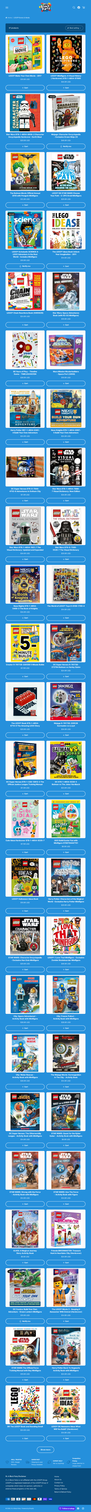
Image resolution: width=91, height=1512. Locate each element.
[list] (45, 1462)
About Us (57, 1480)
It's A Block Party (16, 1508)
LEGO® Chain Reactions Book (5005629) (25, 313)
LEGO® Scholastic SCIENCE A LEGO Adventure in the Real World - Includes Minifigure (25, 254)
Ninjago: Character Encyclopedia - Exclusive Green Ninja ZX (66, 135)
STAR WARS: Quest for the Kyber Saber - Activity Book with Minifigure (66, 1134)
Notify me (67, 146)
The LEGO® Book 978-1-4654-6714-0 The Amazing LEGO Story (25, 724)
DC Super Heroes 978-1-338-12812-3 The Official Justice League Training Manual (25, 783)
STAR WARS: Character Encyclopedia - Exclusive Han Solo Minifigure (25, 958)
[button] (6, 7)
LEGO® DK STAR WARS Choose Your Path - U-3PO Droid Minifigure (66, 194)
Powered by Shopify (28, 1508)
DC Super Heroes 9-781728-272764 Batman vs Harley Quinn (65, 666)
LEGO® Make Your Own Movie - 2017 (25, 76)
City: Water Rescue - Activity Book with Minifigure (25, 1076)
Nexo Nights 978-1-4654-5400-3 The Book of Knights (25, 607)
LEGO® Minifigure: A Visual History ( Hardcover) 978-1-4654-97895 (66, 77)
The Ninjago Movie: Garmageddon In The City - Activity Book (66, 1076)
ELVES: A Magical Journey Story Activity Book (25, 1252)
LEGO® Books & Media (22, 18)
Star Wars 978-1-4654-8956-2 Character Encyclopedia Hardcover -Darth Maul (25, 135)
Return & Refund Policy (62, 1492)
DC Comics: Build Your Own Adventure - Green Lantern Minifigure (25, 1310)
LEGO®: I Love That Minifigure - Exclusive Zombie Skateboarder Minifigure (66, 958)
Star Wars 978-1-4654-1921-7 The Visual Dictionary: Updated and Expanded (25, 548)
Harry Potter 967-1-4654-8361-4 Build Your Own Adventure (25, 431)
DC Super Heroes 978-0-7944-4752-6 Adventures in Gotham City (25, 490)
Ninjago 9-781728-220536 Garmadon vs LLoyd (66, 724)
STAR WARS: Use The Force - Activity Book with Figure (65, 1193)
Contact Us (58, 1483)
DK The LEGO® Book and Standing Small (25, 1426)
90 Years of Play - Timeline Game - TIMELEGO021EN (25, 372)
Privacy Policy (59, 1486)
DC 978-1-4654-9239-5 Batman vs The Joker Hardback (66, 783)
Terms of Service (60, 1489)
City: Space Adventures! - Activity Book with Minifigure (25, 1017)
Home (10, 18)
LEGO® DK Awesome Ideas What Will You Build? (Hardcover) (65, 1427)
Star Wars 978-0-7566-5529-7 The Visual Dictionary (66, 548)
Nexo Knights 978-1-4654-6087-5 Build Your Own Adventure (66, 431)
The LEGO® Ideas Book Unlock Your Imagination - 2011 (65, 253)
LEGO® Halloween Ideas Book (25, 899)
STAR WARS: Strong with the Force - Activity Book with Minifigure (25, 1193)
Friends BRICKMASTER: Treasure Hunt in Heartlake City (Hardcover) (65, 1252)
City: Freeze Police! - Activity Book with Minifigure (66, 1017)
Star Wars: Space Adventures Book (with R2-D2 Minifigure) (66, 314)
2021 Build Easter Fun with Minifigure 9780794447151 (66, 841)
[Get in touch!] (78, 7)
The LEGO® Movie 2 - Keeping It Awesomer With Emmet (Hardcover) (66, 1310)
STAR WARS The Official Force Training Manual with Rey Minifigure (25, 1369)
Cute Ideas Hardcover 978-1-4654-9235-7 (25, 840)
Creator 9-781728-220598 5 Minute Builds (25, 665)
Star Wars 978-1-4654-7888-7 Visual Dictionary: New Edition (66, 490)
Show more (45, 1450)
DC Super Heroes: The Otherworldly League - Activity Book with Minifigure (25, 1134)
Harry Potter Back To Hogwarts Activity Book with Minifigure (66, 1369)
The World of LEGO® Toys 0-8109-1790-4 (66, 606)
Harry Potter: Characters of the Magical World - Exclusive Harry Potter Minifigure (66, 900)
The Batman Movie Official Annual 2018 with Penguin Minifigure (25, 194)
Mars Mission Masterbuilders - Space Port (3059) (66, 372)
